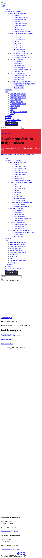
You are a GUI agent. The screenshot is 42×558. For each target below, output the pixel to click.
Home (3, 148)
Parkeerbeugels (6, 318)
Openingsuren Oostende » (10, 531)
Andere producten (27, 148)
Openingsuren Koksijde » (10, 549)
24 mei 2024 (5, 133)
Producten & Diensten (13, 148)
